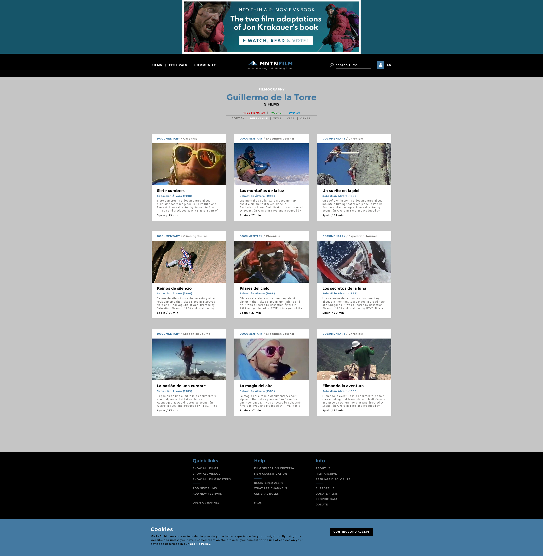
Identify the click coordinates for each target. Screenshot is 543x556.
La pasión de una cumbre (181, 386)
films (157, 65)
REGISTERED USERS (269, 482)
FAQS (258, 502)
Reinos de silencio (174, 288)
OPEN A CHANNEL (206, 502)
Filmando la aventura (343, 386)
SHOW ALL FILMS (205, 468)
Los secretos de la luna (344, 288)
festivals (178, 65)
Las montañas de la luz (262, 190)
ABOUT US (323, 468)
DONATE (322, 504)
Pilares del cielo (255, 288)
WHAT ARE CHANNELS (270, 488)
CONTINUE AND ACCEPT (351, 531)
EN (389, 64)
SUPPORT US (325, 488)
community (205, 65)
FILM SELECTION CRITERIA (274, 468)
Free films (254, 112)
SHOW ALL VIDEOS (206, 473)
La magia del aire (256, 386)
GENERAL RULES (266, 493)
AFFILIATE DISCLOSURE (333, 479)
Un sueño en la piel (340, 190)
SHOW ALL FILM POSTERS (212, 479)
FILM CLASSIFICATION (270, 473)
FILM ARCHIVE (326, 473)
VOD (277, 112)
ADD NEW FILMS (205, 488)
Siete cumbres (171, 190)
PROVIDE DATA (326, 499)
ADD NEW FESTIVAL (207, 493)
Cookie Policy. (200, 543)
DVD (294, 112)
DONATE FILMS (327, 493)
